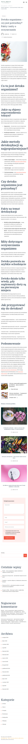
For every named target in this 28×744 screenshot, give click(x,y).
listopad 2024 (5, 665)
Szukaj (2, 552)
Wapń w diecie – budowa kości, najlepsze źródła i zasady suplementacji (13, 622)
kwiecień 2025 (5, 654)
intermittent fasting (21, 172)
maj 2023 (4, 685)
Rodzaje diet (5, 717)
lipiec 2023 (4, 678)
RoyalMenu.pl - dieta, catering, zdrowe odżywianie (12, 738)
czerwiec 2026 (5, 644)
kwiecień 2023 (5, 689)
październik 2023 (6, 675)
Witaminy (4, 720)
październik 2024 (6, 668)
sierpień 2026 (5, 637)
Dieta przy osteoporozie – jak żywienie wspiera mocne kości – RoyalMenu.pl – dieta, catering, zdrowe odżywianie (12, 620)
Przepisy (4, 710)
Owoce (3, 707)
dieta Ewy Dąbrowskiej (20, 161)
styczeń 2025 (5, 661)
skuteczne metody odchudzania (9, 369)
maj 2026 (4, 647)
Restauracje (5, 714)
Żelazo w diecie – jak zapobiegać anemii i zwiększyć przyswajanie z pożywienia (13, 614)
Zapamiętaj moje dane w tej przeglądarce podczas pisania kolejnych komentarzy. (13, 532)
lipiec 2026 (4, 640)
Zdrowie (4, 16)
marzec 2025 (5, 658)
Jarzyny (4, 703)
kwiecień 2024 (5, 671)
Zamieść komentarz (7, 37)
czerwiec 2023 (5, 682)
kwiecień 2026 (5, 651)
